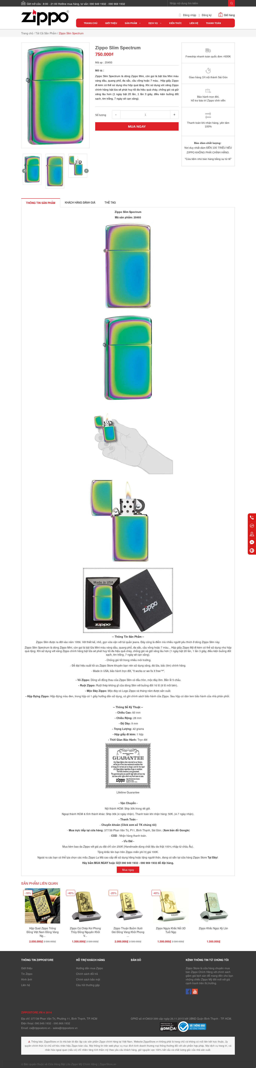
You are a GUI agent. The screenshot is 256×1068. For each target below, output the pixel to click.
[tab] (40, 202)
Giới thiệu (26, 968)
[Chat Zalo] (252, 550)
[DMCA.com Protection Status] (169, 1026)
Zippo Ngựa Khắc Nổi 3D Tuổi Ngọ (171, 930)
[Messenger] (252, 542)
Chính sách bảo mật (88, 979)
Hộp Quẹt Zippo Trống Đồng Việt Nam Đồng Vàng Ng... (43, 932)
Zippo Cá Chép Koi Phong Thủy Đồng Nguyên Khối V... (85, 932)
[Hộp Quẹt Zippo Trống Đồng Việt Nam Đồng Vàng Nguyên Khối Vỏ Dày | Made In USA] (42, 907)
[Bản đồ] (252, 534)
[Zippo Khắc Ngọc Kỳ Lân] (213, 907)
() (176, 830)
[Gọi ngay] (252, 517)
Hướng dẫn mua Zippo (89, 968)
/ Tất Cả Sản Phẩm (45, 33)
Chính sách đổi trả (87, 974)
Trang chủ (27, 33)
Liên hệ (25, 985)
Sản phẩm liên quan (39, 883)
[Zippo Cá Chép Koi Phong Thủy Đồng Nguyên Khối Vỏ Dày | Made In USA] (85, 907)
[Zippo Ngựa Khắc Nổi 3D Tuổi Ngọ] (170, 907)
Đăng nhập (189, 15)
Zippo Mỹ (188, 647)
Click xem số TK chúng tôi (139, 825)
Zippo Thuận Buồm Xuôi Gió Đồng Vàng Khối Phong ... (128, 932)
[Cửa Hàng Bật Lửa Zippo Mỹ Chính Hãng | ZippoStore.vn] (45, 17)
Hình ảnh (26, 979)
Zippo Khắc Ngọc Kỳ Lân (213, 928)
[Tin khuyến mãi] (252, 526)
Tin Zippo (26, 974)
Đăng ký (207, 15)
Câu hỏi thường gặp (88, 985)
